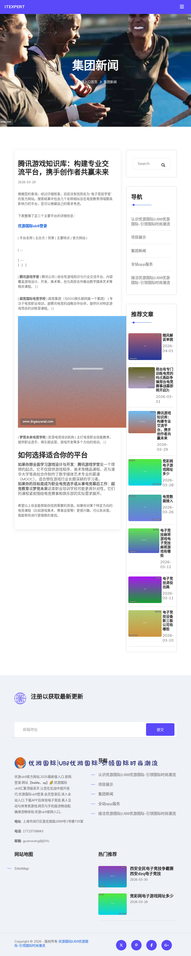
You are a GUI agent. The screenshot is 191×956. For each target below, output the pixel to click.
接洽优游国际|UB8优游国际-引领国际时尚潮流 (150, 280)
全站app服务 (142, 264)
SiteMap (21, 868)
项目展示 (138, 237)
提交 (160, 729)
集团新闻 (138, 250)
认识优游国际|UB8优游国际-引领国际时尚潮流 (150, 221)
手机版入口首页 (86, 82)
